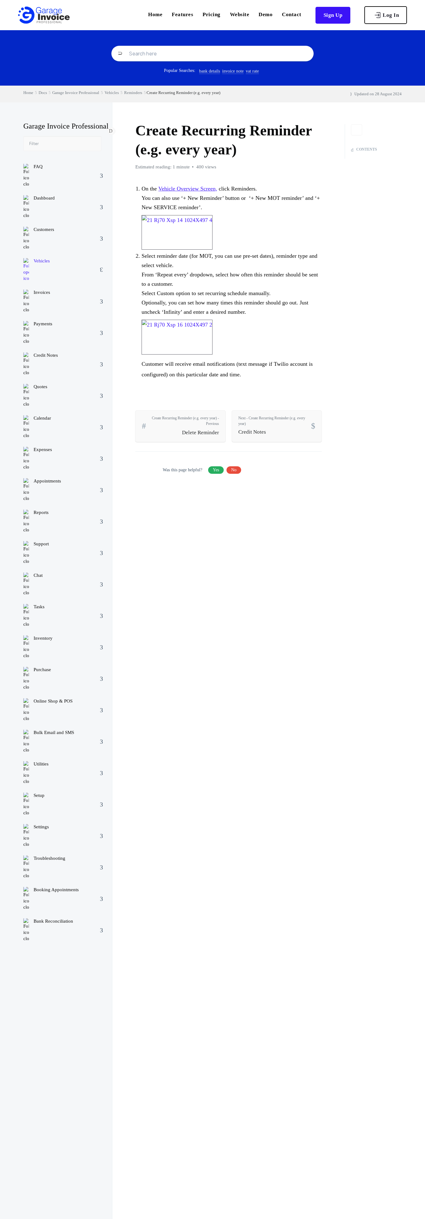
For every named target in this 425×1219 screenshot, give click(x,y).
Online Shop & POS (53, 701)
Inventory (43, 638)
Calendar (42, 418)
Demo (266, 14)
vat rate (252, 71)
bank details (209, 71)
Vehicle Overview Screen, (187, 189)
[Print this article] (356, 129)
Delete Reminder (185, 425)
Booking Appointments (56, 889)
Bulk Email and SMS (54, 732)
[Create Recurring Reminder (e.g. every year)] (177, 229)
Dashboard (44, 198)
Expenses (43, 449)
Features (182, 14)
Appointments (47, 481)
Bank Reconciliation (53, 921)
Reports (41, 512)
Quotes (40, 386)
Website (240, 14)
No (233, 470)
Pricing (212, 14)
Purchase (42, 669)
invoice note (233, 71)
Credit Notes (46, 355)
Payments (43, 324)
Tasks (39, 607)
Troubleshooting (49, 858)
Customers (44, 229)
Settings (41, 827)
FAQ (38, 166)
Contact (291, 14)
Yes (216, 470)
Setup (39, 795)
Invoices (42, 292)
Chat (38, 575)
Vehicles (42, 261)
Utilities (41, 764)
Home (155, 14)
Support (41, 544)
